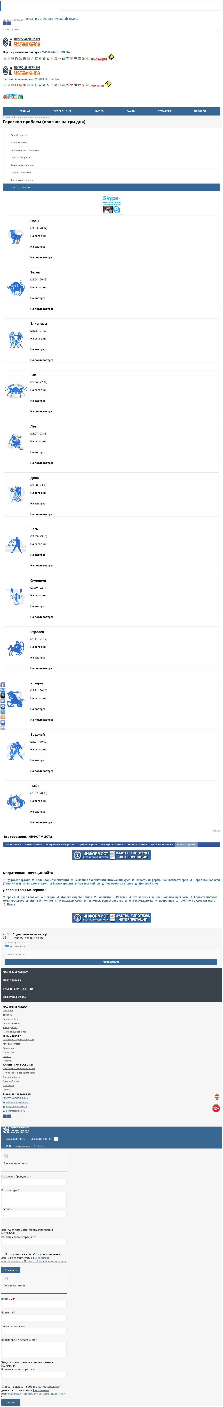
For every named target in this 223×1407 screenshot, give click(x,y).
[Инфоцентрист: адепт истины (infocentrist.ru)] (52, 59)
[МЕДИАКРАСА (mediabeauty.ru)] (60, 59)
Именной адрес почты (14, 1031)
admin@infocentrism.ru (17, 1102)
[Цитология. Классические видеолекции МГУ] (36, 59)
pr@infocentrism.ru (15, 1110)
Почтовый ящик (11, 1081)
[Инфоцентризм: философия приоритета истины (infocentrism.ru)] (48, 59)
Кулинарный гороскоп (22, 164)
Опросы (7, 1056)
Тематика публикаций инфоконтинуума (102, 880)
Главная (24, 111)
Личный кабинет (41, 900)
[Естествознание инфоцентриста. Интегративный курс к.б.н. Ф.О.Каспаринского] (9, 59)
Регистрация (16, 19)
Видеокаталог (37, 883)
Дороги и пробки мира (76, 897)
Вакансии (104, 897)
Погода (50, 897)
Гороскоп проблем (20, 187)
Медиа (59, 18)
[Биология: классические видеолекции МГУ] (28, 59)
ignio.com (216, 830)
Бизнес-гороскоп (19, 142)
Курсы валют (30, 897)
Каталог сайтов (89, 883)
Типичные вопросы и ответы (107, 900)
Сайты (131, 111)
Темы (37, 18)
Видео (99, 111)
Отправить (11, 1270)
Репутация (8, 1048)
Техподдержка (143, 900)
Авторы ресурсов (11, 1043)
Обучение (8, 1010)
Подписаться (111, 962)
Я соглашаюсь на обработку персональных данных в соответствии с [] (33, 1259)
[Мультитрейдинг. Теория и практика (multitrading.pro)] (5, 59)
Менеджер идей (70, 900)
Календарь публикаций (52, 880)
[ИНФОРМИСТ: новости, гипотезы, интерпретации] (111, 859)
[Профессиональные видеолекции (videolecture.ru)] (44, 59)
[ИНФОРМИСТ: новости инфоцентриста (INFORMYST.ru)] (13, 59)
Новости (200, 111)
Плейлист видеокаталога (197, 900)
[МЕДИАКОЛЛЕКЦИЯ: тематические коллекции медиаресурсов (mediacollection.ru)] (56, 59)
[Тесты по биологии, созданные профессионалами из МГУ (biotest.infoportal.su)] (87, 59)
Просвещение (63, 111)
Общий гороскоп (19, 135)
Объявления (141, 897)
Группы (73, 18)
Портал (28, 18)
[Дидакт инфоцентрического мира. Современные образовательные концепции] (40, 59)
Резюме (121, 897)
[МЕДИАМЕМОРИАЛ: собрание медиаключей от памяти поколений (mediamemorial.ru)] (83, 59)
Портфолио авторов (119, 883)
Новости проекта (16, 946)
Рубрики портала (18, 880)
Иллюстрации (63, 883)
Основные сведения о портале (18, 1039)
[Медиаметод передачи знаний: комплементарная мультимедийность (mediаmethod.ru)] (79, 59)
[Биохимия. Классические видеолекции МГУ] (21, 59)
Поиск (11, 904)
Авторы (48, 18)
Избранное (166, 900)
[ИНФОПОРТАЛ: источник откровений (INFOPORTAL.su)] (17, 59)
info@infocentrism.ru (16, 1106)
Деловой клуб (148, 883)
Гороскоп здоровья (20, 157)
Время (11, 897)
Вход (5, 19)
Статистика (8, 1052)
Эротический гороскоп (22, 179)
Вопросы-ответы (11, 1023)
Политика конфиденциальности (19, 1072)
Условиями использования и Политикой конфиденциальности (33, 1259)
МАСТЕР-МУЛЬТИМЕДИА (15, 1098)
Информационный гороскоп (25, 150)
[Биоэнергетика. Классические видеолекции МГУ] (24, 59)
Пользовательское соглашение (19, 1068)
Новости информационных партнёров (162, 880)
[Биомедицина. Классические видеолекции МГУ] (32, 59)
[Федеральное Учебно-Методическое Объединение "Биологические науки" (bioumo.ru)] (68, 59)
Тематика (164, 111)
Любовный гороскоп (21, 172)
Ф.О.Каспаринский (20, 1146)
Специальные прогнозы (172, 897)
